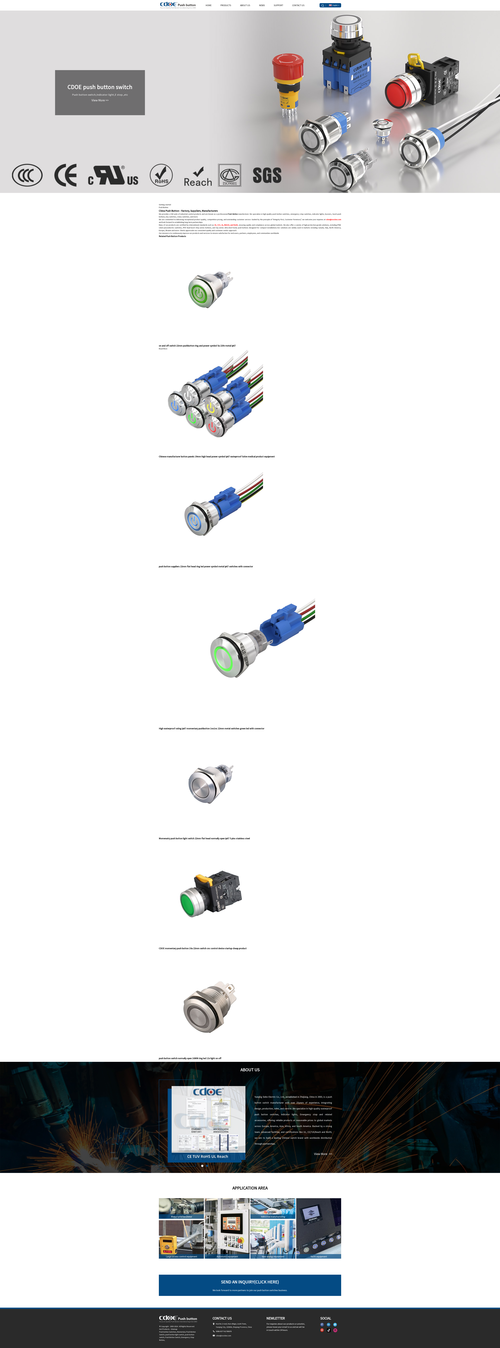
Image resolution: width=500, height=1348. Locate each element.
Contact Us (298, 5)
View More (323, 1154)
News (262, 5)
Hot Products (164, 1329)
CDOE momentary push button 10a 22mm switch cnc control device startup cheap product (203, 948)
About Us (245, 5)
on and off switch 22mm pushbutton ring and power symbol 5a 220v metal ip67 (197, 345)
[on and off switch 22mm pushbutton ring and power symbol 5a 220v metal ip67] (211, 289)
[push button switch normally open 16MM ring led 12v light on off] (211, 1004)
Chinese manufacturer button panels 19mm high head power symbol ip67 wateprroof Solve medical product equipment (217, 456)
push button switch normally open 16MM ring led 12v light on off (190, 1058)
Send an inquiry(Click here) (250, 1282)
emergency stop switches (300, 214)
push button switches (280, 214)
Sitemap (174, 1329)
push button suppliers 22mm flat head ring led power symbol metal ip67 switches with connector (206, 566)
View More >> (100, 100)
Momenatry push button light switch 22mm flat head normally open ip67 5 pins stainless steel (204, 838)
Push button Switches (167, 1332)
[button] (202, 1166)
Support (278, 5)
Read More (163, 349)
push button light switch (174, 1334)
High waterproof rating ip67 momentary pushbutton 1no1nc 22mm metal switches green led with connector (211, 728)
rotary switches (183, 217)
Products (225, 5)
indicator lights (318, 214)
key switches (171, 217)
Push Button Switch (172, 1337)
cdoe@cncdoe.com (333, 219)
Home (208, 5)
